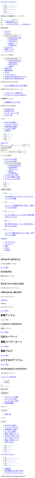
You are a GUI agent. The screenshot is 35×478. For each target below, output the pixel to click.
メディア (4, 410)
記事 (9, 147)
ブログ (7, 72)
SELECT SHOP (6, 189)
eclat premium (13, 39)
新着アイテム (9, 49)
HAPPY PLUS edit (15, 38)
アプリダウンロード (8, 454)
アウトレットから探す (12, 179)
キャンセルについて (12, 438)
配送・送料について (12, 434)
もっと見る (5, 267)
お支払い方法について (12, 436)
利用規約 (8, 468)
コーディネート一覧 (12, 113)
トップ (7, 380)
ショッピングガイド (12, 124)
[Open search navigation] (26, 145)
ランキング (8, 47)
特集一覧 (8, 68)
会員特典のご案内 (11, 126)
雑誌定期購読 (9, 403)
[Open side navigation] (1, 18)
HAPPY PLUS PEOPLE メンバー (16, 76)
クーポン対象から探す (12, 177)
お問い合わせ (9, 442)
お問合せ (8, 130)
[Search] (22, 152)
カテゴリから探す (11, 159)
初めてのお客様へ (11, 122)
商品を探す (5, 393)
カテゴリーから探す (12, 397)
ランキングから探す (12, 175)
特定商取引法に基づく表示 (14, 471)
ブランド (8, 33)
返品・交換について (12, 440)
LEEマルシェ (13, 41)
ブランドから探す (11, 161)
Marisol (11, 43)
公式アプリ (5, 143)
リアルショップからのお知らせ (15, 95)
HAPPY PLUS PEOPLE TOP (14, 78)
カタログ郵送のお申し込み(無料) (16, 85)
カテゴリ (8, 31)
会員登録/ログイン (11, 22)
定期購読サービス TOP (13, 102)
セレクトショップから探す (13, 163)
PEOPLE (7, 250)
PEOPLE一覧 (9, 111)
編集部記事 (8, 70)
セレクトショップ (10, 36)
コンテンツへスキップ (8, 2)
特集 (6, 246)
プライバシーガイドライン (14, 473)
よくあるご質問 (10, 128)
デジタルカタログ (10, 58)
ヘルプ (3, 421)
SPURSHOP (13, 45)
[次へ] (1, 255)
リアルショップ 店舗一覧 (13, 93)
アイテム (4, 147)
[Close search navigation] (4, 150)
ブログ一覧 (8, 115)
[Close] (15, 20)
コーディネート (10, 74)
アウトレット (9, 51)
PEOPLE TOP (9, 109)
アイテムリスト (10, 242)
